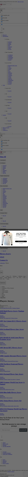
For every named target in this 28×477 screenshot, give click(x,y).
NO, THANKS (21, 243)
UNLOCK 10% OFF (21, 241)
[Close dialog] (27, 231)
